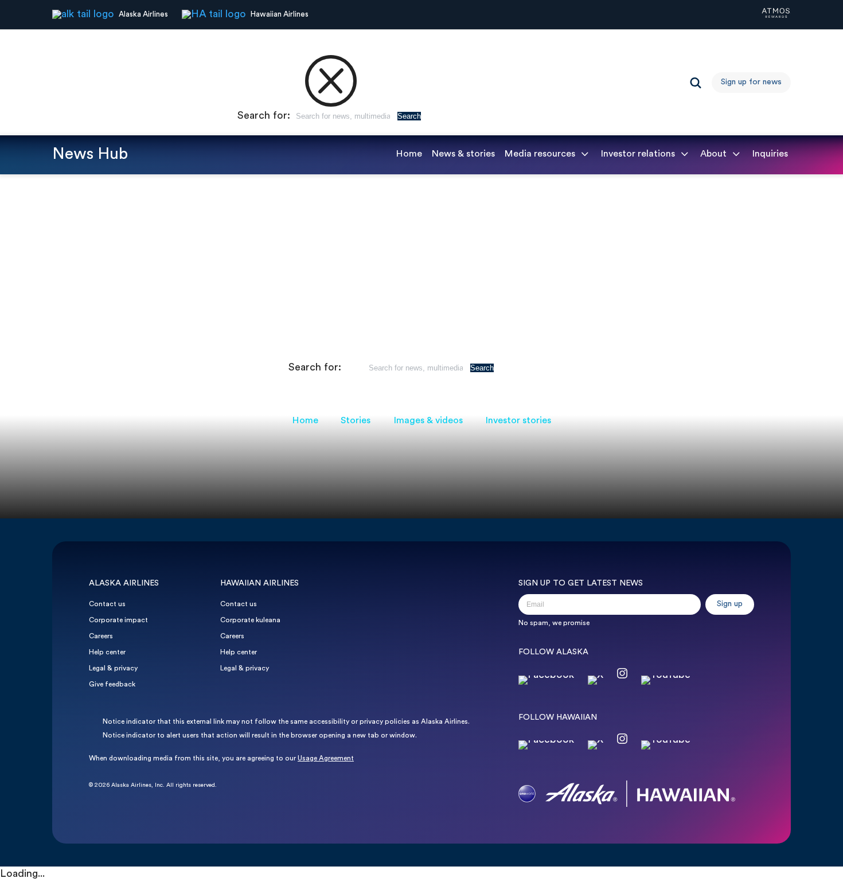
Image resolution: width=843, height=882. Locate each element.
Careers (101, 636)
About (713, 154)
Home (409, 154)
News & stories (463, 154)
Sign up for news (751, 82)
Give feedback (112, 684)
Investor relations (637, 154)
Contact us (107, 604)
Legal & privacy (113, 668)
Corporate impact (118, 620)
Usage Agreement (326, 758)
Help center (107, 652)
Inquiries (770, 154)
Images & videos (428, 421)
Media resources (539, 154)
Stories (355, 421)
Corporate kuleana (250, 620)
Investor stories (518, 421)
